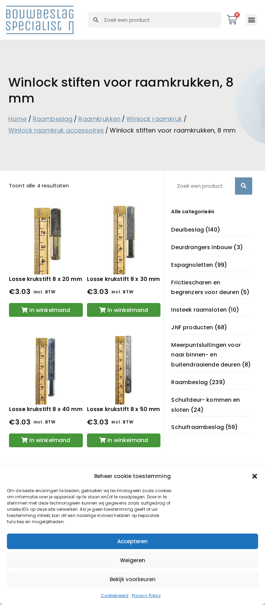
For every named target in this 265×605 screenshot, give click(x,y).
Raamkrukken (99, 119)
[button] (254, 476)
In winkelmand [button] (49, 310)
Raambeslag (53, 119)
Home (17, 119)
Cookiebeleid (115, 595)
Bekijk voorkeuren (133, 579)
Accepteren (132, 541)
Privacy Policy (146, 595)
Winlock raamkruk (154, 119)
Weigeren (132, 560)
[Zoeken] (243, 186)
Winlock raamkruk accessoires (56, 130)
